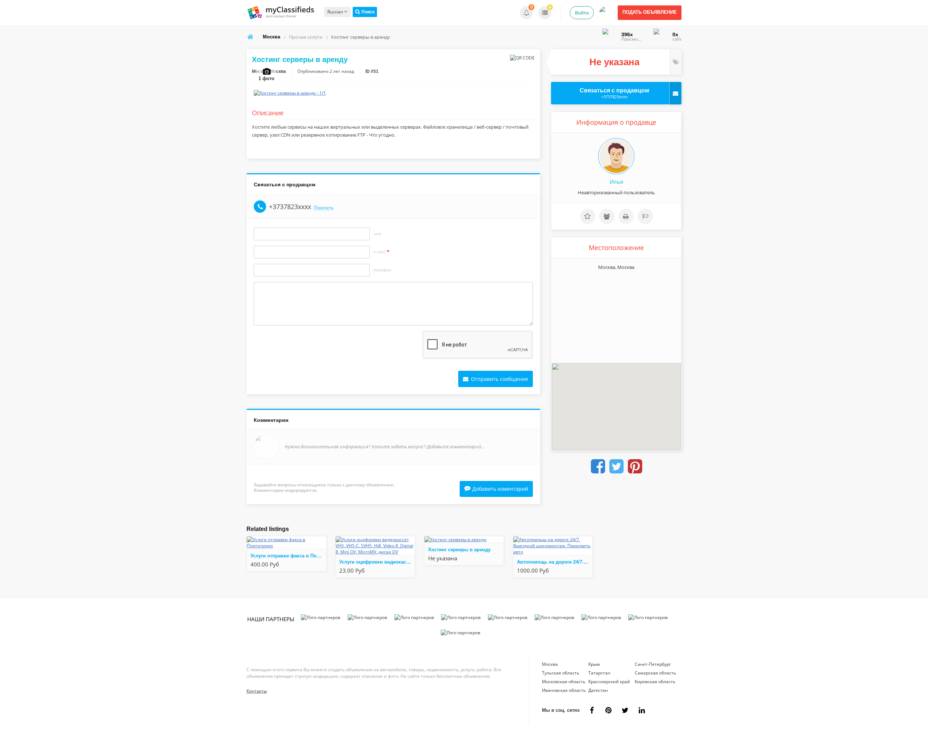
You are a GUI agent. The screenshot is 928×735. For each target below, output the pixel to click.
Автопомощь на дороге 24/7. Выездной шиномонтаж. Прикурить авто (554, 562)
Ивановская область (564, 690)
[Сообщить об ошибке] (645, 216)
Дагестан (598, 690)
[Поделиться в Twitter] (616, 466)
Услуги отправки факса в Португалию (288, 555)
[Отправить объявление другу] (606, 216)
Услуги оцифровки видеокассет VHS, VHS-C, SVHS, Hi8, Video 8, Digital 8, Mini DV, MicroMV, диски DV (377, 562)
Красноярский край (609, 681)
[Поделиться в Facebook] (597, 466)
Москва (550, 664)
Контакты (256, 691)
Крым (594, 664)
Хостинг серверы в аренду (459, 549)
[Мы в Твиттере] (624, 710)
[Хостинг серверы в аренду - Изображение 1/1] (290, 93)
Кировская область (655, 681)
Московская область (563, 681)
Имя (377, 233)
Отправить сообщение (498, 378)
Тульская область (560, 673)
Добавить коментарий (500, 488)
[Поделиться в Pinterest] (634, 466)
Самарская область (655, 673)
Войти (582, 12)
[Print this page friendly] (626, 216)
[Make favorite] (587, 216)
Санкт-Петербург (653, 664)
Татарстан (599, 673)
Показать (324, 207)
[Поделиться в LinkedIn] (641, 710)
